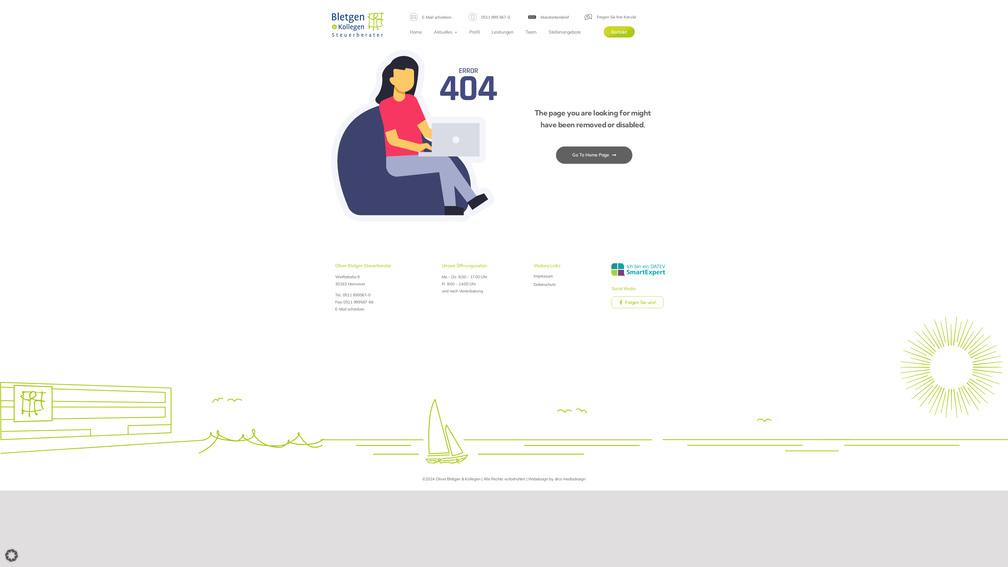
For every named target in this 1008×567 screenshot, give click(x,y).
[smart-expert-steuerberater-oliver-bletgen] (638, 264)
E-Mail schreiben (436, 17)
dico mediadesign (570, 478)
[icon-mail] (414, 15)
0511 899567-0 (357, 294)
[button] (11, 555)
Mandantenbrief (554, 17)
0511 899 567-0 (495, 17)
